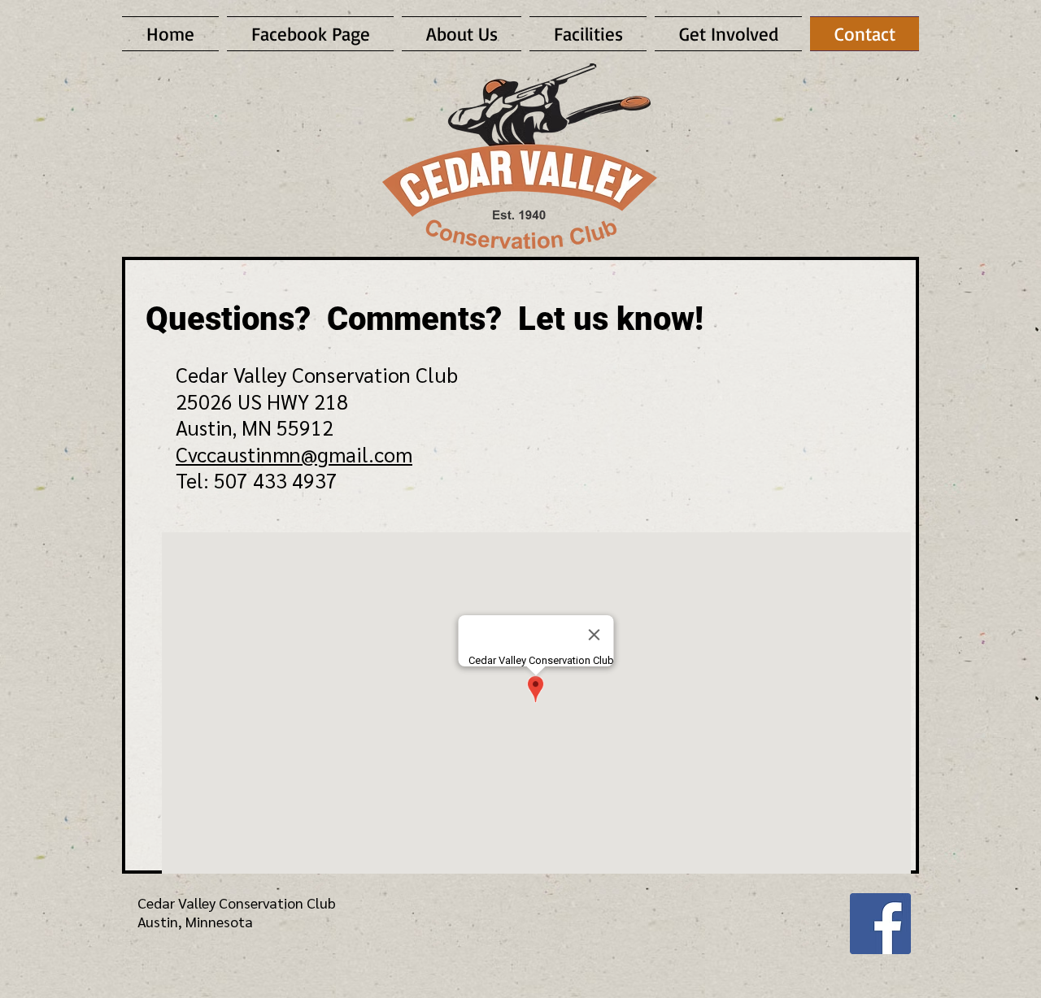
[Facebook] (880, 923)
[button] (728, 33)
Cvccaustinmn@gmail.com (294, 453)
